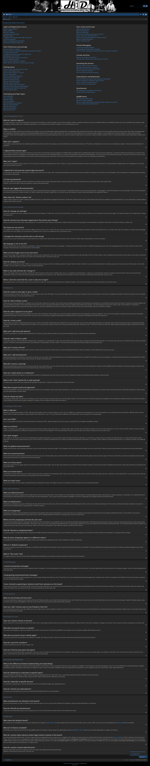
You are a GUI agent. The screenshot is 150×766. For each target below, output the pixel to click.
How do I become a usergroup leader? (87, 35)
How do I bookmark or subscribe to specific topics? (90, 80)
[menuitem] (132, 759)
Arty (77, 764)
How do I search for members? (84, 70)
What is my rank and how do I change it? (14, 61)
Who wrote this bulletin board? (84, 98)
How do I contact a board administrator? (87, 104)
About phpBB (121, 722)
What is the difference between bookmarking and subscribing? (93, 79)
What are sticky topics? (9, 106)
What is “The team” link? (83, 41)
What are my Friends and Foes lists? (86, 57)
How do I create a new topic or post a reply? (15, 69)
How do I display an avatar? (11, 59)
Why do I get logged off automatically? (13, 41)
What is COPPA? (8, 30)
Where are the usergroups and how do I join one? (90, 34)
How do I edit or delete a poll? (11, 77)
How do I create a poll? (9, 74)
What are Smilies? (8, 99)
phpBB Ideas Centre (77, 730)
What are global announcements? (12, 103)
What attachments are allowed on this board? (88, 90)
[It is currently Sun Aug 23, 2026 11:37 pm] (145, 19)
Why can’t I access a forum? (11, 79)
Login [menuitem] (144, 15)
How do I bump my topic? (10, 89)
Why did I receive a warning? (11, 83)
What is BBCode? (8, 96)
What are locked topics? (10, 108)
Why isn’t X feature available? (84, 100)
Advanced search (146, 6)
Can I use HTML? (8, 98)
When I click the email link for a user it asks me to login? (18, 62)
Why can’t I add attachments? (11, 81)
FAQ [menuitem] (141, 15)
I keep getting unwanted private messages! (88, 49)
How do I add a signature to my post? (13, 72)
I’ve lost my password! (9, 39)
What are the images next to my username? (15, 57)
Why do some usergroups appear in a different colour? (91, 37)
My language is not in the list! (11, 56)
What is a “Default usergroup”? (84, 39)
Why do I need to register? (10, 29)
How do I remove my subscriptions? (86, 84)
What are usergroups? (82, 32)
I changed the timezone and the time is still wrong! (17, 54)
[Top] (146, 126)
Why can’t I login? (8, 35)
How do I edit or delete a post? (11, 71)
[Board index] (75, 6)
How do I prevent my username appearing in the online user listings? (22, 51)
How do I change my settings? (11, 49)
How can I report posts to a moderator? (14, 84)
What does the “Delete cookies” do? (13, 42)
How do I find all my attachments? (85, 92)
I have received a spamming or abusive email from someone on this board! (97, 51)
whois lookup (117, 737)
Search (144, 6)
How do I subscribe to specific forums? (87, 82)
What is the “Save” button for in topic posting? (16, 86)
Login (11, 16)
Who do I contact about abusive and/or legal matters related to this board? (96, 102)
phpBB (32, 247)
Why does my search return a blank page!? (88, 69)
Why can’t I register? (9, 32)
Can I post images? (8, 101)
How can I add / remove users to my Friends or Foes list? (92, 59)
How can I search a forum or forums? (86, 65)
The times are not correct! (10, 52)
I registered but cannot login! (11, 34)
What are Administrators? (83, 29)
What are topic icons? (9, 110)
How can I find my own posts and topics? (87, 72)
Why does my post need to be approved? (14, 88)
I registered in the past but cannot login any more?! (17, 37)
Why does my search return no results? (87, 67)
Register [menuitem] (146, 15)
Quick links (4, 15)
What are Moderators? (82, 30)
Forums (9, 14)
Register (16, 16)
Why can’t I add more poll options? (12, 76)
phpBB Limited (49, 722)
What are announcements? (10, 104)
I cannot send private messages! (85, 47)
